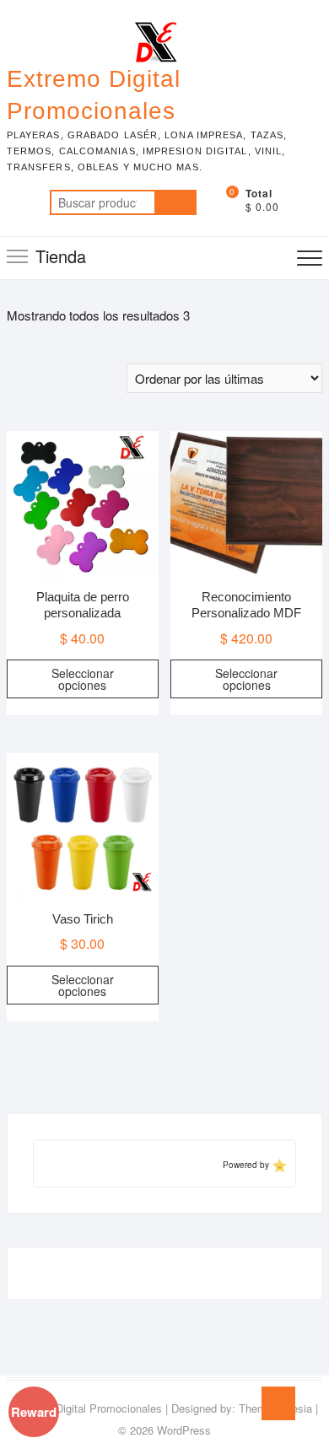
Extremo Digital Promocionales (94, 95)
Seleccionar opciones (82, 679)
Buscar (175, 202)
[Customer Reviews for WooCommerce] (278, 1164)
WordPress (184, 1430)
